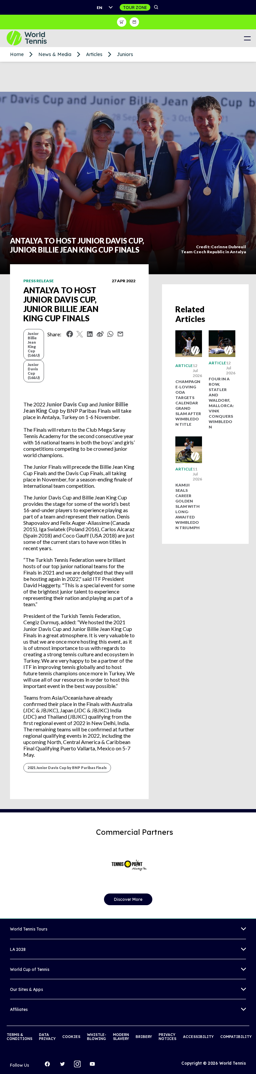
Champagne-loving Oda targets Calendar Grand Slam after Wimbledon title (188, 403)
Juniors (125, 54)
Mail (120, 334)
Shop (121, 22)
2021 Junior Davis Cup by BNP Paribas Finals (67, 767)
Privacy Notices (167, 1037)
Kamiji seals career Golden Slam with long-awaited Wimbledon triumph (187, 506)
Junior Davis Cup (67, 404)
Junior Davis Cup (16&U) (34, 371)
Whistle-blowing (96, 1037)
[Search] (156, 7)
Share (112, 335)
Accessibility (198, 1037)
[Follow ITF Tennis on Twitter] (64, 1066)
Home (17, 54)
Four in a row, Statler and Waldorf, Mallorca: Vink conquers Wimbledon (221, 402)
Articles (94, 54)
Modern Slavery (121, 1037)
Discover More (128, 899)
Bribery (144, 1037)
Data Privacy (47, 1037)
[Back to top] (250, 1061)
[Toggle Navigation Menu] (247, 38)
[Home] (32, 38)
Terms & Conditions (19, 1037)
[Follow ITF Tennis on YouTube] (94, 1066)
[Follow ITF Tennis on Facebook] (49, 1066)
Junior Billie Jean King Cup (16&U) (34, 344)
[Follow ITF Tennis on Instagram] (79, 1066)
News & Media (54, 54)
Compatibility (236, 1037)
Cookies (71, 1037)
